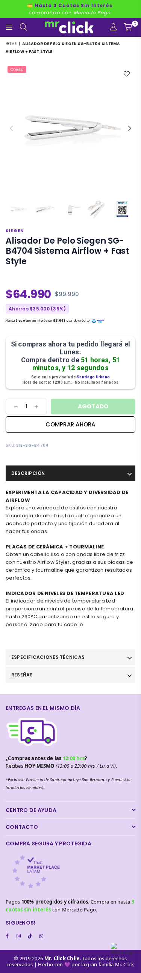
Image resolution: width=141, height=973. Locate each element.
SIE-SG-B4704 (32, 445)
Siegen (15, 230)
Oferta (17, 69)
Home (11, 44)
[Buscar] (24, 27)
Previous (11, 128)
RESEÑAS (22, 675)
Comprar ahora (70, 424)
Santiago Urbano (93, 377)
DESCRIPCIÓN (28, 473)
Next (129, 128)
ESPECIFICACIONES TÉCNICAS (48, 657)
